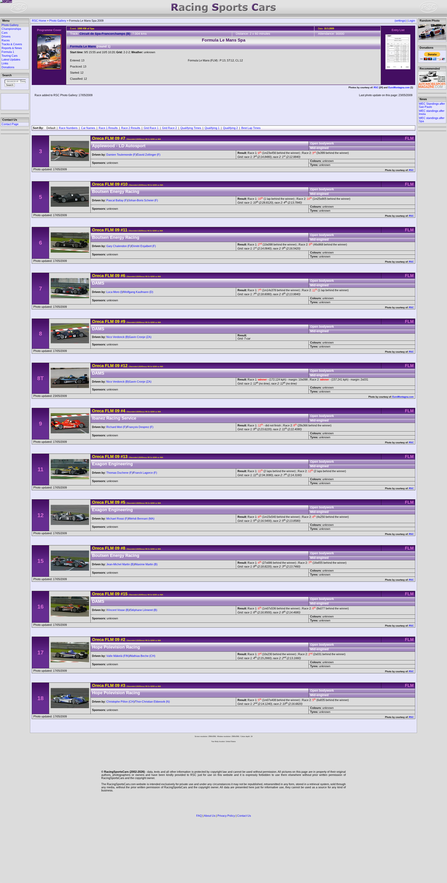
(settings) (400, 20)
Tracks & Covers (12, 44)
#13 (124, 456)
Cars (5, 32)
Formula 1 (8, 51)
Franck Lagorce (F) (145, 472)
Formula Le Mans (83, 46)
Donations (8, 67)
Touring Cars (9, 55)
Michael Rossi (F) (117, 518)
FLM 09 (112, 138)
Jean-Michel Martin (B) (120, 564)
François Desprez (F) (140, 427)
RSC (376, 87)
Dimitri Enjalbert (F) (144, 246)
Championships (11, 28)
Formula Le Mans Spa (223, 40)
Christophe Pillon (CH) (120, 701)
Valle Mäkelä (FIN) (117, 655)
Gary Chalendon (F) (118, 246)
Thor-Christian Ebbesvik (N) (152, 701)
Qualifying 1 (212, 127)
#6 (123, 275)
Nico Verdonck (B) (117, 337)
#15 (124, 593)
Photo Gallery (57, 20)
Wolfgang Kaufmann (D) (138, 291)
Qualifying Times (190, 127)
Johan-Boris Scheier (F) (143, 200)
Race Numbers (68, 127)
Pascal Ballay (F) (117, 200)
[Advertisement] (14, 101)
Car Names (88, 127)
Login (411, 20)
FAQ (199, 815)
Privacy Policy (226, 815)
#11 (124, 230)
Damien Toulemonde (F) (121, 154)
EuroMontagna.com (399, 87)
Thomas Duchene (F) (119, 472)
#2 (123, 639)
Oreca (98, 138)
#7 (123, 138)
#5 (123, 502)
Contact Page (10, 124)
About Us (209, 815)
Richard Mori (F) (116, 427)
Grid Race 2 (169, 127)
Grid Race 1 (151, 127)
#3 (123, 685)
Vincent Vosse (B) (118, 610)
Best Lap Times (251, 127)
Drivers (6, 36)
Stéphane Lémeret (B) (143, 610)
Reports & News (12, 48)
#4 (123, 410)
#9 (123, 321)
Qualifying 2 (230, 127)
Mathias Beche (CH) (142, 655)
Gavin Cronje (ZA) (140, 337)
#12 (124, 365)
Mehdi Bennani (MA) (141, 518)
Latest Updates (11, 59)
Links (5, 63)
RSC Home (39, 20)
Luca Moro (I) (114, 291)
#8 (123, 548)
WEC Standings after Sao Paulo (432, 105)
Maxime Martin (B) (146, 564)
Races (6, 40)
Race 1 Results (108, 127)
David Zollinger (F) (148, 154)
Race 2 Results (130, 127)
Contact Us (244, 815)
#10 (124, 184)
